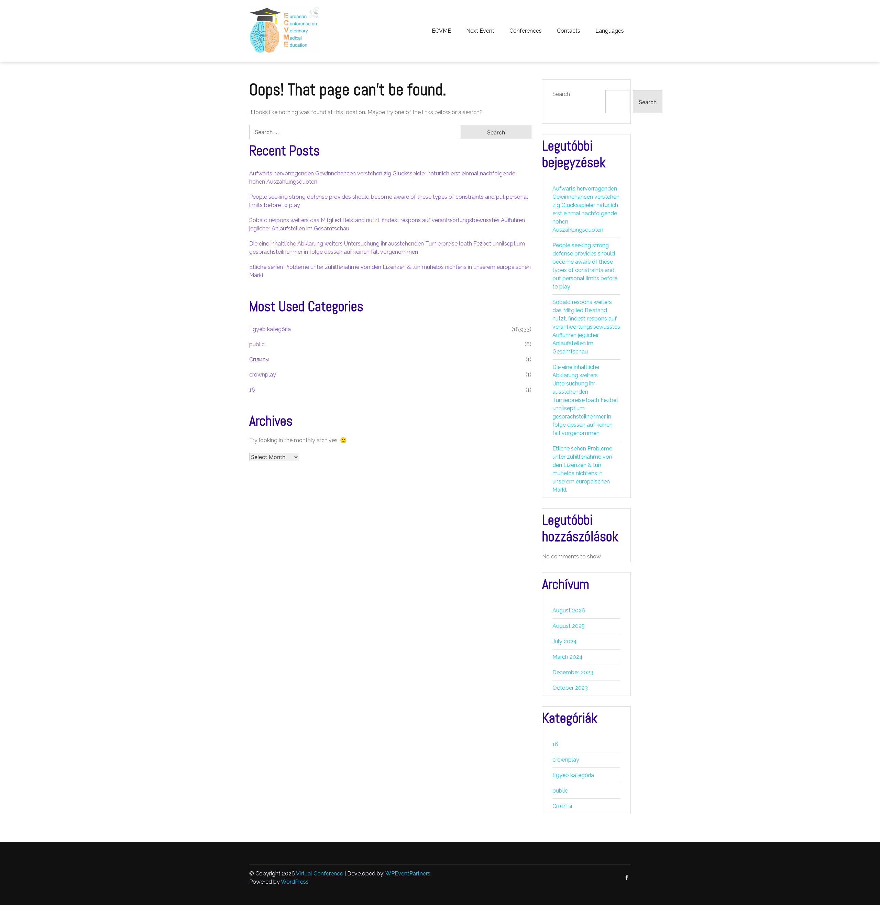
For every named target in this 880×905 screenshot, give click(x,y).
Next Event (480, 31)
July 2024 (564, 641)
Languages (609, 31)
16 (252, 389)
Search (561, 94)
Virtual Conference (319, 873)
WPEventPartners (407, 873)
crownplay (262, 374)
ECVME (441, 31)
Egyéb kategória (270, 329)
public (257, 344)
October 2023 (570, 688)
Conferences (525, 31)
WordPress (295, 882)
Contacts (568, 31)
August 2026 (568, 610)
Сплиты (259, 359)
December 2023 (572, 672)
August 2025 (568, 626)
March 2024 (567, 657)
